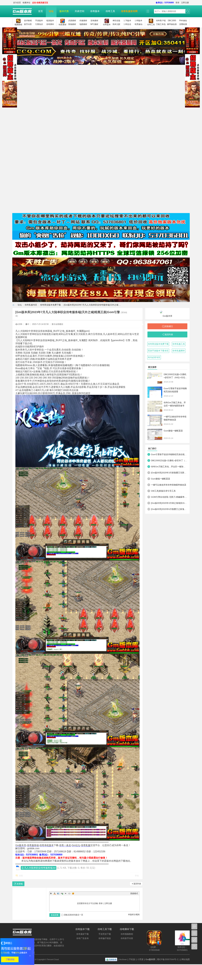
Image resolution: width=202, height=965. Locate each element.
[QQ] (111, 959)
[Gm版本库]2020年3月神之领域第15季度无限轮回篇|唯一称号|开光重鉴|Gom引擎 (169, 503)
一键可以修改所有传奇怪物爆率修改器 (168, 485)
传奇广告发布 (82, 938)
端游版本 (50, 20)
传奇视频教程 (127, 934)
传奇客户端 (161, 20)
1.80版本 (138, 20)
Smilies (73, 893)
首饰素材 (94, 20)
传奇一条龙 (65, 845)
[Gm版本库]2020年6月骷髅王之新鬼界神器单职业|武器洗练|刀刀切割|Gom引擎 (169, 509)
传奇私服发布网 (129, 11)
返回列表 (137, 884)
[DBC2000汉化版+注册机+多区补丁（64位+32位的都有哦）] (154, 378)
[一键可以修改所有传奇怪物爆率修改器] (154, 420)
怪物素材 (72, 24)
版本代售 (64, 11)
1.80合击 (127, 24)
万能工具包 (161, 24)
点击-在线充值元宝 (40, 2)
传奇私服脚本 (178, 350)
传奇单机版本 (46, 845)
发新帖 (20, 884)
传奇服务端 (33, 845)
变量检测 (183, 24)
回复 (21, 876)
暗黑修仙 (138, 24)
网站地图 (185, 959)
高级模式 (134, 893)
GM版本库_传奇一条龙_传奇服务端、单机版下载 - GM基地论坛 (13, 305)
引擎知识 (39, 24)
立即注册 (185, 2)
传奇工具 (110, 11)
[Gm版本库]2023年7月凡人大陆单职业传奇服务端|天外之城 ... (92, 305)
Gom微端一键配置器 (173, 430)
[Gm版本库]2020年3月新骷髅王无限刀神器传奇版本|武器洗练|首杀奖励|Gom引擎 (169, 472)
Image (58, 893)
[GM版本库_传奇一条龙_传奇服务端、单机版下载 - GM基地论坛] (23, 11)
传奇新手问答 (127, 938)
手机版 (132, 959)
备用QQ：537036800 (165, 2)
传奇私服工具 (178, 344)
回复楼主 (169, 326)
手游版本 (39, 20)
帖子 (157, 11)
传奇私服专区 (31, 305)
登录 (177, 2)
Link (61, 893)
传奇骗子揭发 (104, 938)
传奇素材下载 (82, 934)
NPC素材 (94, 24)
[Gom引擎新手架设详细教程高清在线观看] (154, 392)
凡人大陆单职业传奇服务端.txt (39, 868)
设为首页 (17, 2)
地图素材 (83, 24)
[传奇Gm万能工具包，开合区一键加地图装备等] (154, 406)
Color (54, 893)
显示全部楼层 (57, 324)
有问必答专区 (154, 357)
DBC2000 (172, 20)
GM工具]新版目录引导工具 (163, 491)
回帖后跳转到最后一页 (73, 915)
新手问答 (28, 24)
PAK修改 (183, 20)
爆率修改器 (172, 24)
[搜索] (187, 11)
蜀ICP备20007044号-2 (167, 959)
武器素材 (72, 20)
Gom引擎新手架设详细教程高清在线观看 (169, 454)
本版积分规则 (134, 914)
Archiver (123, 959)
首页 (40, 11)
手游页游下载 (104, 934)
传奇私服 (85, 845)
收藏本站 (26, 2)
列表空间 (79, 11)
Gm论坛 (76, 845)
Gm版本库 (20, 845)
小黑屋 (140, 959)
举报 (137, 876)
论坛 (51, 11)
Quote (65, 893)
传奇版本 (95, 11)
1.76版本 (127, 20)
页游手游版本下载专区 (158, 350)
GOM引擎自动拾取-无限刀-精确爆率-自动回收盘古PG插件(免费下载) (169, 497)
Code (69, 893)
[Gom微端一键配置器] (154, 434)
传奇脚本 (50, 24)
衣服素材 (83, 20)
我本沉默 (116, 24)
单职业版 (116, 20)
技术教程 (28, 20)
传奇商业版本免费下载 (50, 305)
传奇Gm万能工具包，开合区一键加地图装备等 (169, 466)
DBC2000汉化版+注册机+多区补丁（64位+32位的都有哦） (175, 377)
